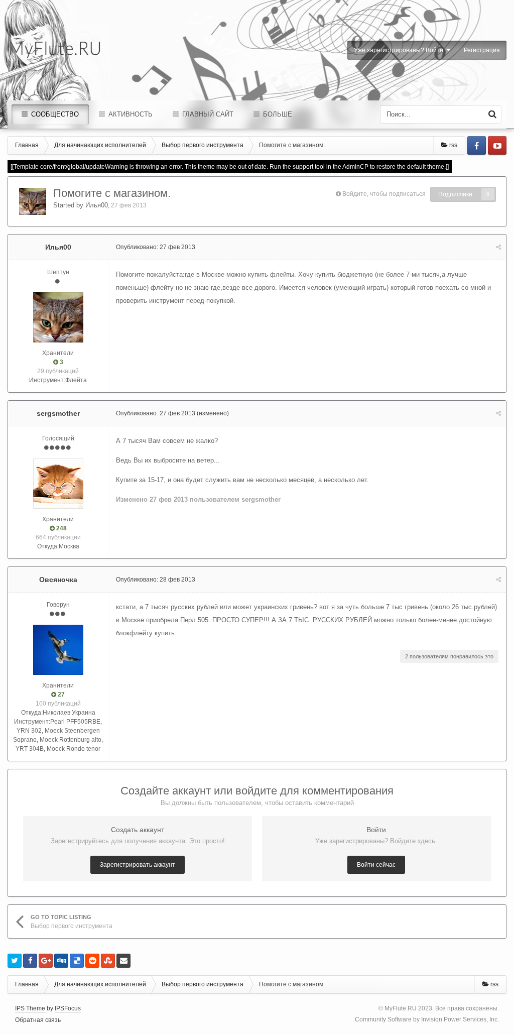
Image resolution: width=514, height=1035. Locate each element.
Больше (276, 114)
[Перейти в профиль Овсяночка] (58, 650)
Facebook (476, 145)
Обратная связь (38, 1019)
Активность (129, 114)
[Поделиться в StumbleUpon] (108, 961)
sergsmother (58, 413)
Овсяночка (58, 580)
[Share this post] (498, 247)
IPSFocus (68, 1008)
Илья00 (96, 205)
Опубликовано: (155, 247)
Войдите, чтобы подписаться (384, 193)
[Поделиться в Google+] (46, 961)
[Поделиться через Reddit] (92, 961)
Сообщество (54, 114)
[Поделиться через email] (123, 961)
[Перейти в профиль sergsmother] (58, 483)
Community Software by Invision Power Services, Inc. (427, 1019)
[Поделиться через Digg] (61, 961)
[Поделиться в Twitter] (15, 961)
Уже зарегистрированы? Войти (400, 50)
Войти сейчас (376, 864)
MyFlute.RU (400, 1008)
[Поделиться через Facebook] (30, 961)
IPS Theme (30, 1008)
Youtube (497, 145)
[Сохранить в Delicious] (77, 961)
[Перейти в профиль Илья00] (32, 201)
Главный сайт (206, 114)
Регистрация (482, 50)
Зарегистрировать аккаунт (137, 864)
